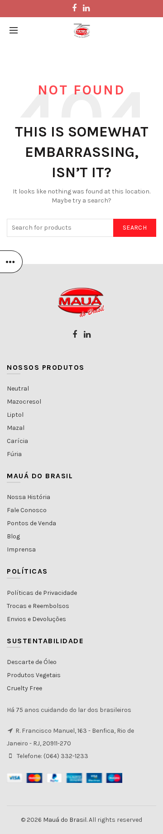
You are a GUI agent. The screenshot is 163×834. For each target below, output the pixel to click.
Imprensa (21, 549)
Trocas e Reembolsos (38, 606)
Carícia (17, 441)
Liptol (15, 415)
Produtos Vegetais (34, 675)
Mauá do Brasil (64, 820)
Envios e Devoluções (36, 619)
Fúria (14, 454)
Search (135, 227)
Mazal (15, 428)
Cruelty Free (24, 688)
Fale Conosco (27, 510)
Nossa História (28, 497)
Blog (13, 536)
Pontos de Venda (31, 523)
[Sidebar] (11, 261)
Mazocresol (24, 401)
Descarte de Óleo (32, 662)
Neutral (18, 388)
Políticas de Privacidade (42, 593)
